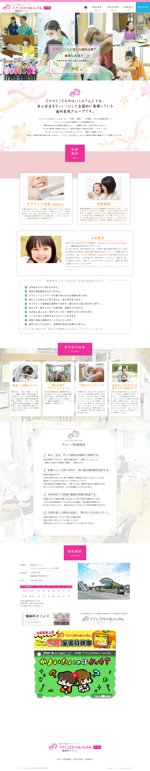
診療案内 (129, 8)
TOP (59, 759)
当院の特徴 (113, 8)
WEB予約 (143, 7)
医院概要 (97, 8)
